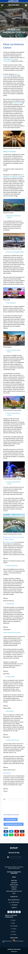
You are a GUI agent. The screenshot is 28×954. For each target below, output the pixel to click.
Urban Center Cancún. (13, 740)
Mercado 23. (10, 711)
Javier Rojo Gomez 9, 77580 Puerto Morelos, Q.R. (13, 941)
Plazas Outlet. (11, 676)
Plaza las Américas (12, 565)
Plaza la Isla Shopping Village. (15, 252)
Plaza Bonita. (10, 603)
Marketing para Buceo (14, 949)
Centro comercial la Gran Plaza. (12, 632)
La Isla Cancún (17, 102)
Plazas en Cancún (9, 151)
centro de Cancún (10, 542)
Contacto (14, 896)
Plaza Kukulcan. (11, 303)
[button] (26, 5)
